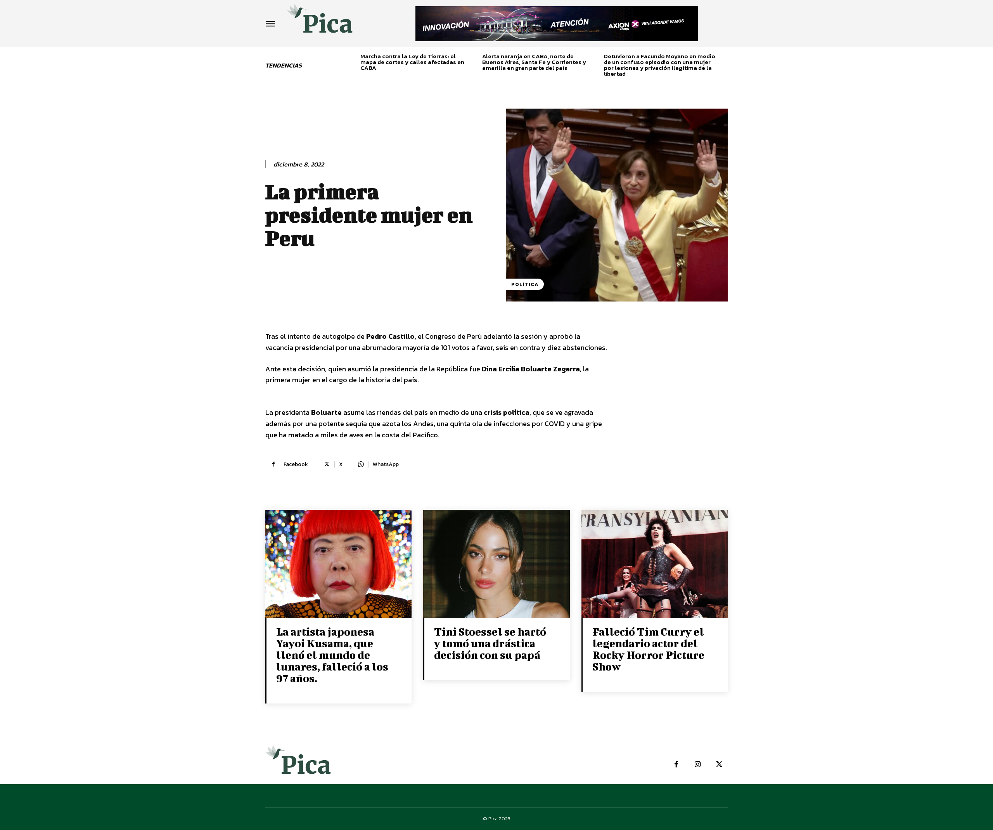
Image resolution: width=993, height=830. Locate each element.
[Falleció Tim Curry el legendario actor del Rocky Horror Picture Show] (654, 565)
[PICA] (320, 21)
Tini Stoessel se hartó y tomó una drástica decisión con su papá (490, 643)
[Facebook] (676, 764)
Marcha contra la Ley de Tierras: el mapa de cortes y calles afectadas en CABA (412, 62)
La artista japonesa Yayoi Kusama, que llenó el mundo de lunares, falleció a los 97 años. (332, 655)
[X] (719, 764)
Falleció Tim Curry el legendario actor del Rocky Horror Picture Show (648, 649)
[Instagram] (697, 764)
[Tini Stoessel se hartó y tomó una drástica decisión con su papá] (496, 565)
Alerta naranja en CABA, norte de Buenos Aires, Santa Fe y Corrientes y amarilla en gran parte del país (534, 62)
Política (524, 284)
